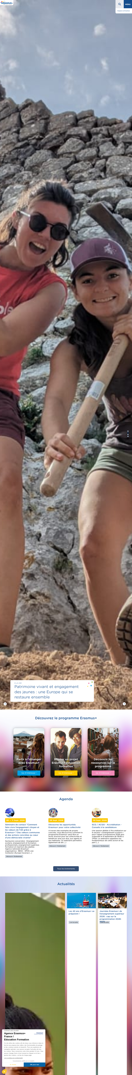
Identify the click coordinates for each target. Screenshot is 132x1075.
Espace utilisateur (123, 11)
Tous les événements (66, 869)
